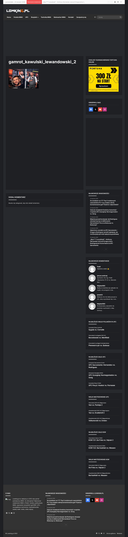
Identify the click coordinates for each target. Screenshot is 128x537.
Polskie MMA (18, 17)
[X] (9, 513)
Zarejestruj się (81, 17)
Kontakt (71, 17)
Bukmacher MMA (60, 17)
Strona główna (111, 533)
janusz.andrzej (102, 275)
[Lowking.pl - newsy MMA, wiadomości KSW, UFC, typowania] (18, 11)
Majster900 (101, 286)
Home (9, 17)
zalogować (19, 203)
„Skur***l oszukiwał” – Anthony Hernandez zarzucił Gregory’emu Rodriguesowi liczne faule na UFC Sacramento (77, 2)
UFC (26, 17)
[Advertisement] (64, 37)
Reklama (119, 533)
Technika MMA (46, 17)
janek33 (100, 295)
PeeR (98, 266)
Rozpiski (34, 17)
